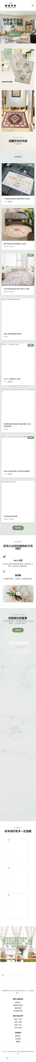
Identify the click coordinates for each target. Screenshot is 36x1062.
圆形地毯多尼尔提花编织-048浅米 (15, 244)
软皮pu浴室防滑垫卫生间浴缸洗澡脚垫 (16, 471)
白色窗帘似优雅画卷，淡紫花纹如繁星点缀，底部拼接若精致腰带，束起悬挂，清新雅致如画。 (18, 942)
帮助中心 (18, 1002)
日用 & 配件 (18, 1028)
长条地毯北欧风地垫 (10, 516)
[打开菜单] (33, 5)
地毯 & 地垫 (18, 1022)
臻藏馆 (18, 1042)
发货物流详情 (18, 1011)
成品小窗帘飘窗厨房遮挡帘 (13, 334)
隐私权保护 (18, 1008)
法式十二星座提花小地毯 (12, 379)
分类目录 (18, 1039)
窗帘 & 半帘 (18, 1019)
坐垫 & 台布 (18, 1025)
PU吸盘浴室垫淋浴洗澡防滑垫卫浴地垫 (17, 199)
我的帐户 (18, 1036)
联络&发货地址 (18, 1005)
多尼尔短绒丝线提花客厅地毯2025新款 (16, 289)
